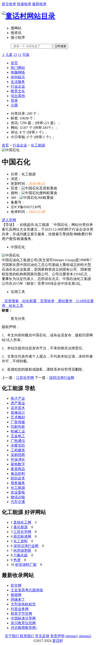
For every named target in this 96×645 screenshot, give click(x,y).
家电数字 (18, 464)
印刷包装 (18, 427)
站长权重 (28, 301)
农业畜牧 (18, 492)
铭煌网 (16, 595)
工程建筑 (18, 450)
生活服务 (18, 82)
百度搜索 (10, 301)
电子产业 (18, 398)
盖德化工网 (22, 522)
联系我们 (27, 636)
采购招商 (18, 455)
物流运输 (18, 497)
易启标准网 (22, 536)
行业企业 (18, 86)
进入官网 (9, 220)
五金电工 (18, 436)
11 (19, 55)
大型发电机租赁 (23, 604)
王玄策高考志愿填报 (27, 590)
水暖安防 (18, 445)
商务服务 (18, 483)
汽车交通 (18, 502)
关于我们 (12, 636)
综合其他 (18, 96)
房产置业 (18, 403)
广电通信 (18, 441)
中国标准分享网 (23, 618)
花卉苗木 (18, 408)
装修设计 (18, 412)
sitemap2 (85, 636)
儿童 (9, 55)
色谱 (17, 560)
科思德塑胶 (22, 550)
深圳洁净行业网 (61, 378)
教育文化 (18, 91)
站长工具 (14, 306)
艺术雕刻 (18, 417)
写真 (25, 55)
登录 (14, 100)
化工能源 (38, 145)
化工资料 (20, 541)
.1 (3, 55)
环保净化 (18, 459)
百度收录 (46, 301)
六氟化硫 (20, 555)
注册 (14, 105)
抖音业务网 (20, 609)
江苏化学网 (25, 378)
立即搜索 (60, 46)
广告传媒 (18, 422)
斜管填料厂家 (26, 564)
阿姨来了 (18, 599)
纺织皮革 (18, 478)
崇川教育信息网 (23, 623)
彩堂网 (16, 585)
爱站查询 (63, 301)
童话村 (57, 641)
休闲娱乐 (18, 77)
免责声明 (57, 636)
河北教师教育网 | (24, 628)
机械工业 (18, 431)
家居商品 (18, 469)
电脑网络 (18, 72)
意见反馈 (42, 636)
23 (15, 55)
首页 (14, 63)
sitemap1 (71, 636)
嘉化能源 (20, 527)
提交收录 (9, 4)
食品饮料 (18, 473)
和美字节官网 (21, 613)
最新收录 (39, 4)
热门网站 (18, 68)
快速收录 (24, 4)
